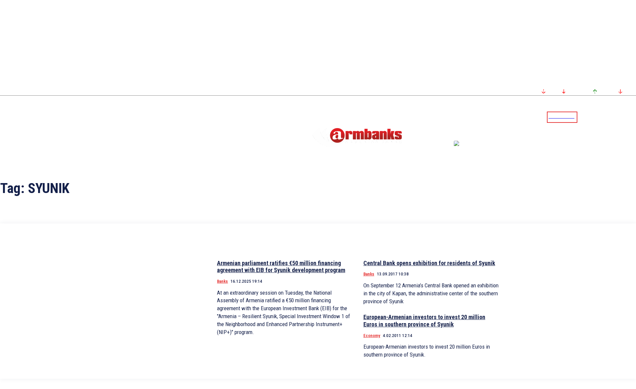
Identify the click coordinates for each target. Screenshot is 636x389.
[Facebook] (608, 117)
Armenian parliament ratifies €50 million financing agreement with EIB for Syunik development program (281, 267)
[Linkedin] (632, 117)
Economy (371, 335)
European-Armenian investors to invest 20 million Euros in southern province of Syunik (424, 321)
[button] (584, 116)
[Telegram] (616, 117)
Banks (222, 281)
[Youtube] (624, 117)
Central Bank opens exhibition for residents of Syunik (429, 263)
